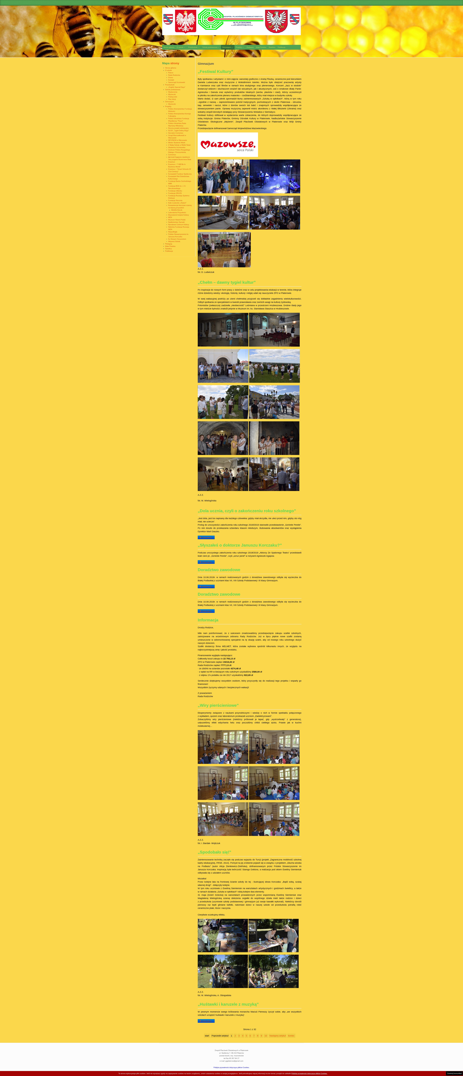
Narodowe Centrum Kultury (178, 224)
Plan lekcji (172, 99)
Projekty (168, 106)
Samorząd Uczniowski (176, 82)
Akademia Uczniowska (176, 147)
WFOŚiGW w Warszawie (177, 140)
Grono (170, 77)
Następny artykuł (277, 1036)
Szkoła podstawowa (172, 90)
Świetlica (168, 249)
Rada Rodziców (174, 75)
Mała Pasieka (170, 246)
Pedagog (168, 244)
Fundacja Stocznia (175, 200)
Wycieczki (172, 94)
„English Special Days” (176, 87)
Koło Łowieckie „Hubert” (177, 203)
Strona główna (170, 68)
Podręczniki (172, 97)
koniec (291, 1036)
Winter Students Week (176, 143)
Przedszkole (169, 85)
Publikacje (169, 251)
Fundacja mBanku (175, 191)
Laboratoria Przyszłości (177, 212)
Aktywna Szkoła (174, 241)
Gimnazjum (169, 102)
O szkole (168, 70)
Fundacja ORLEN (175, 193)
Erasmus (171, 162)
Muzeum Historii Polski (176, 220)
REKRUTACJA (176, 210)
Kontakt (171, 80)
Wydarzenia (172, 92)
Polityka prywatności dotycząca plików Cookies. (231, 1067)
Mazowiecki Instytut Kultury (178, 215)
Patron (170, 73)
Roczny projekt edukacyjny (178, 128)
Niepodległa (172, 232)
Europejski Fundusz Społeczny (180, 174)
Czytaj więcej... (207, 537)
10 (266, 1036)
